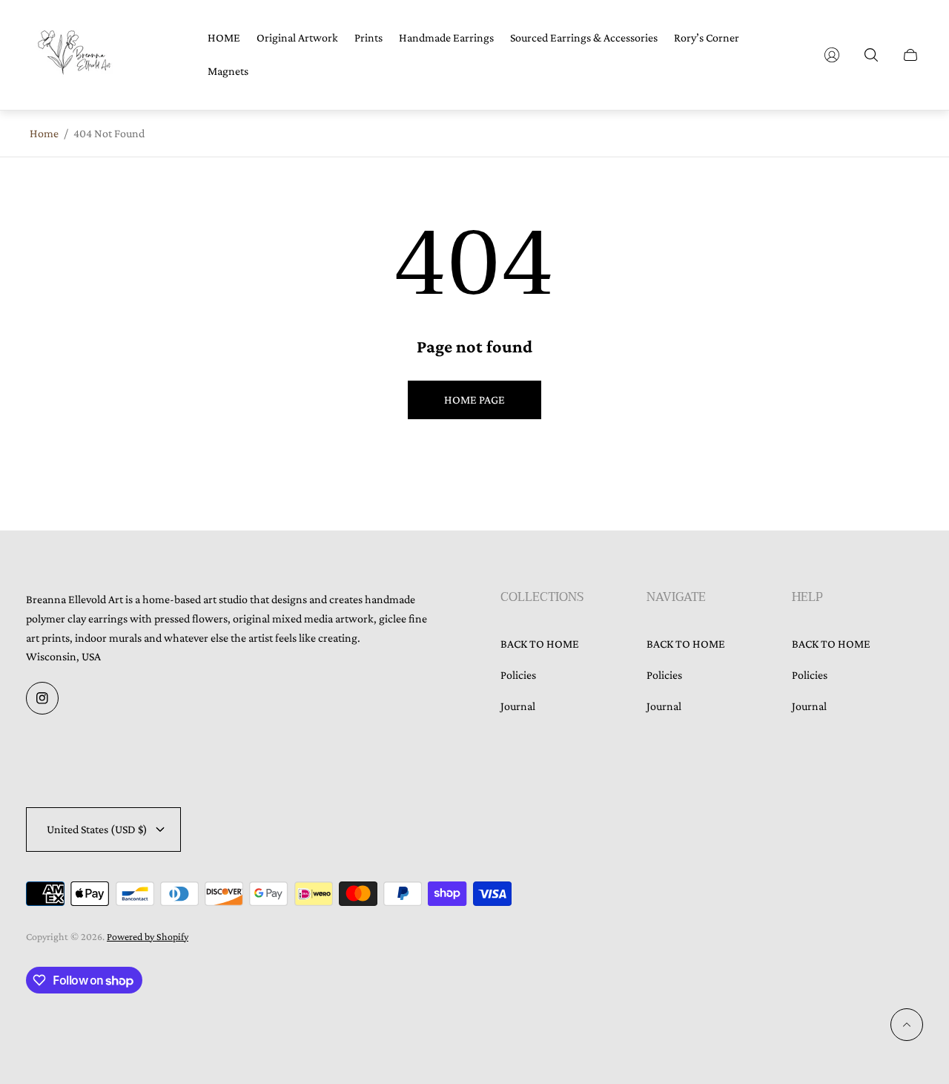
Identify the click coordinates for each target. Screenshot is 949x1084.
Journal (517, 706)
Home (44, 133)
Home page (474, 399)
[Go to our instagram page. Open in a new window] (42, 698)
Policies (518, 675)
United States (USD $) (97, 829)
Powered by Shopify (147, 936)
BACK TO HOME (539, 643)
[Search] (871, 55)
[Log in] (832, 55)
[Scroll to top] (906, 1024)
